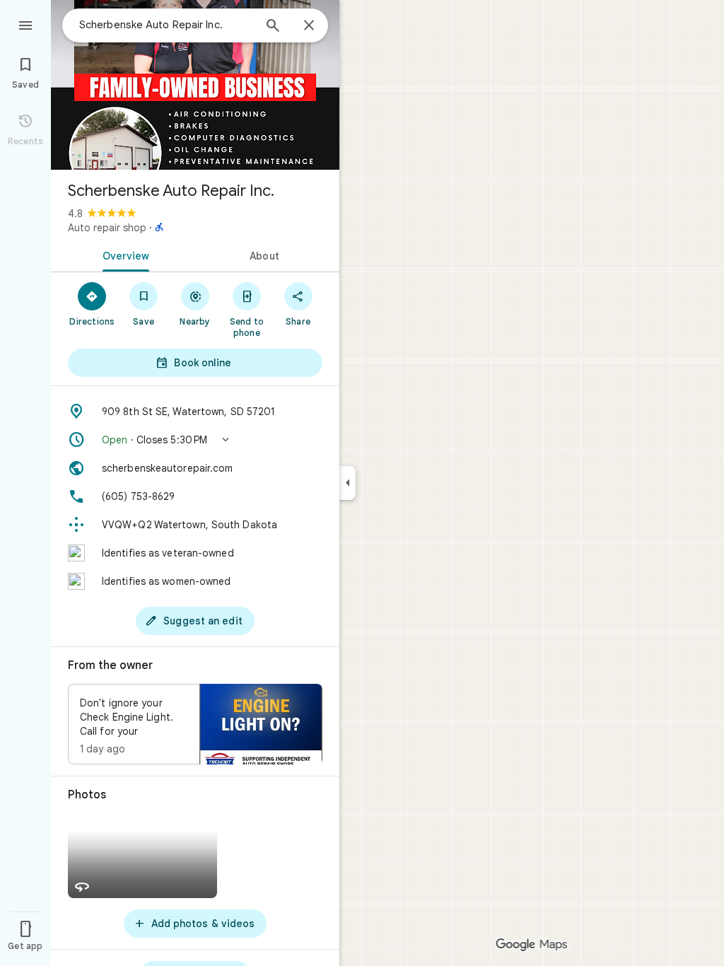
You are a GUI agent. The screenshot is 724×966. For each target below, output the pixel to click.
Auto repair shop (107, 227)
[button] (195, 440)
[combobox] (166, 24)
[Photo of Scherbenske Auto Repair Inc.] (195, 85)
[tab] (123, 255)
